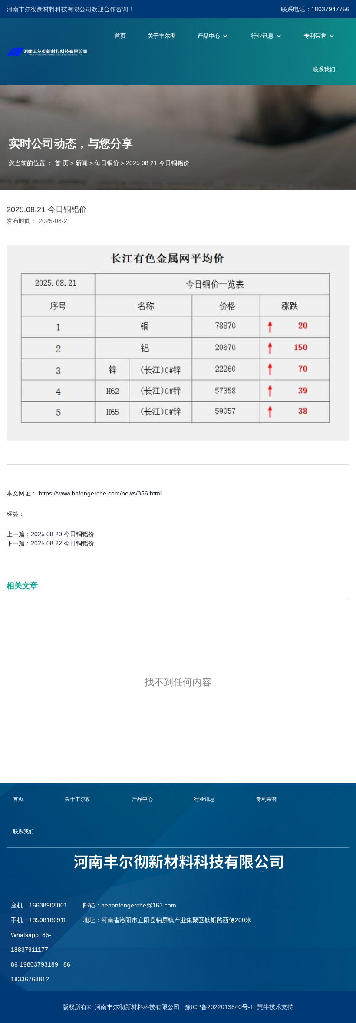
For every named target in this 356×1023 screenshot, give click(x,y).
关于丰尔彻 (162, 36)
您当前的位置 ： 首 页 (39, 162)
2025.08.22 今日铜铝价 (62, 543)
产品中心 (210, 36)
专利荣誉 (316, 36)
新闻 (82, 162)
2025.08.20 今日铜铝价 (62, 534)
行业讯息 (263, 36)
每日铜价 (107, 162)
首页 (120, 36)
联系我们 (324, 69)
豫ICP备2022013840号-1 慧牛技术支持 (239, 1006)
